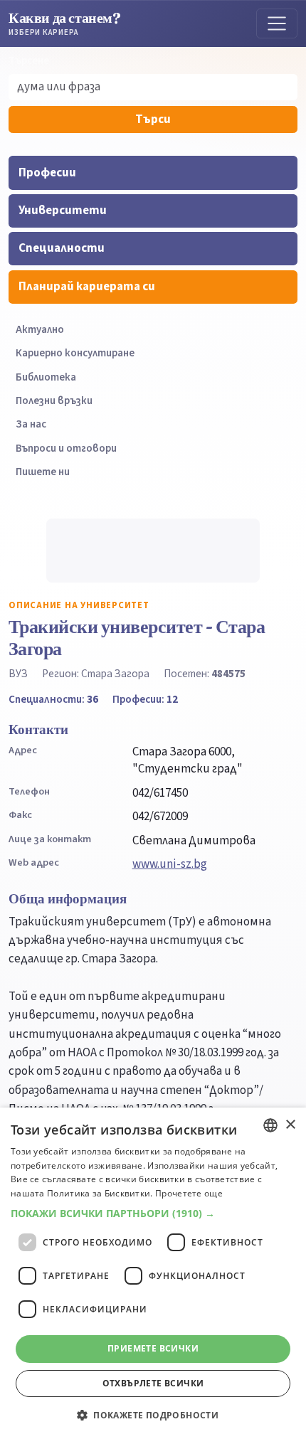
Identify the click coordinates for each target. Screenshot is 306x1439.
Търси (153, 119)
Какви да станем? (65, 23)
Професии (47, 172)
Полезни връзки (54, 400)
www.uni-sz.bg (169, 864)
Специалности (62, 248)
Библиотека (46, 377)
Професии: (145, 699)
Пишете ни (43, 471)
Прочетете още (189, 1193)
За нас (31, 424)
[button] (153, 1213)
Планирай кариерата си (87, 286)
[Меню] (276, 23)
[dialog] (153, 1273)
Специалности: (53, 699)
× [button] (290, 1125)
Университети (63, 210)
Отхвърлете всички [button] (153, 1383)
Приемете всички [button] (153, 1348)
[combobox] (270, 1125)
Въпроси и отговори (66, 448)
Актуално (40, 329)
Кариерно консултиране (75, 353)
